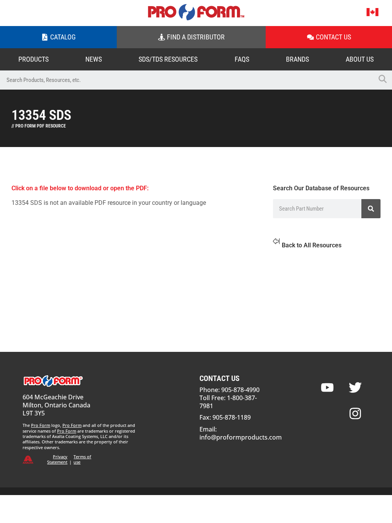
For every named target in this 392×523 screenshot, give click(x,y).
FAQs (242, 59)
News (93, 59)
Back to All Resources (311, 245)
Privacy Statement (57, 459)
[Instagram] (355, 413)
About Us (360, 59)
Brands (297, 59)
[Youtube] (327, 387)
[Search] (371, 208)
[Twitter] (355, 387)
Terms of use (82, 459)
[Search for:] (186, 80)
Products (33, 59)
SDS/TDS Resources (168, 59)
